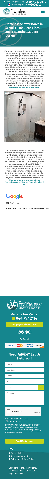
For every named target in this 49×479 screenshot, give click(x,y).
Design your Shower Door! (24, 324)
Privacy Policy (16, 453)
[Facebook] (31, 4)
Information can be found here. (24, 88)
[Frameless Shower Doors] (24, 305)
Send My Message (24, 441)
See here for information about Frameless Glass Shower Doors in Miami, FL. (24, 182)
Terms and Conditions (20, 456)
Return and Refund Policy (22, 459)
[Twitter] (34, 4)
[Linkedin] (37, 4)
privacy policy (14, 434)
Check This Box (15, 421)
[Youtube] (40, 4)
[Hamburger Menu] (43, 11)
